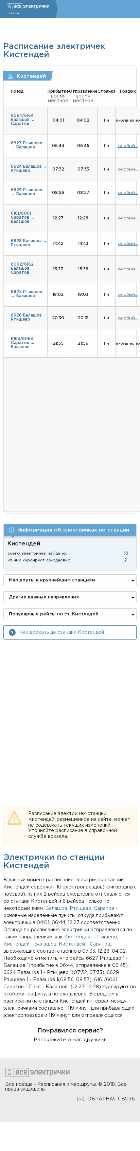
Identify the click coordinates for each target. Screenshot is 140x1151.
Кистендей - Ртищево (90, 937)
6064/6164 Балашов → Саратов (23, 120)
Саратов (104, 908)
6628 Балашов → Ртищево (29, 243)
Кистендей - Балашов (29, 944)
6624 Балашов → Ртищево (29, 169)
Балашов (56, 908)
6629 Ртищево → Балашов (26, 192)
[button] (70, 530)
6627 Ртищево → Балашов (26, 145)
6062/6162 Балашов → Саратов (23, 268)
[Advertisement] (70, 716)
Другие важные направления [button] (44, 597)
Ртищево (80, 908)
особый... (128, 146)
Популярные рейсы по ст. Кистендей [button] (54, 614)
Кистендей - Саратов (84, 944)
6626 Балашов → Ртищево (29, 317)
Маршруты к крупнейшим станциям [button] (52, 580)
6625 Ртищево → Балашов (26, 294)
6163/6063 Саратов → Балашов (23, 343)
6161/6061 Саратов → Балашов (23, 217)
